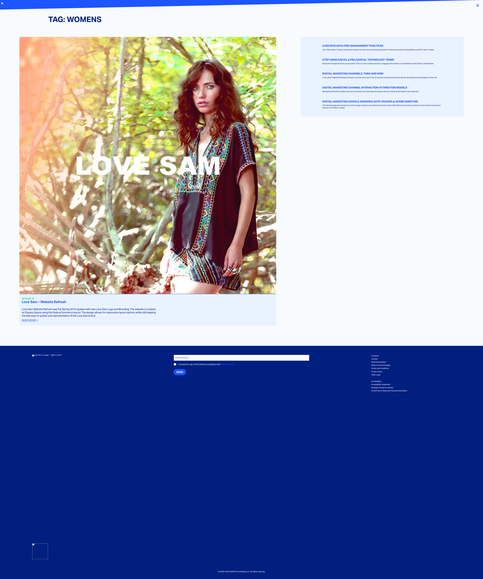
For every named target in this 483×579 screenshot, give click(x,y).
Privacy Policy (227, 364)
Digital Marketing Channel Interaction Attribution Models (364, 87)
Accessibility (376, 381)
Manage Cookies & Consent (382, 387)
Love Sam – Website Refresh (44, 302)
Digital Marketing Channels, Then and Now (352, 73)
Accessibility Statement (380, 384)
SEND (179, 372)
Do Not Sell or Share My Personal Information (389, 391)
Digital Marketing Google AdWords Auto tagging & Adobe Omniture (370, 101)
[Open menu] (477, 5)
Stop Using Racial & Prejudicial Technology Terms (358, 59)
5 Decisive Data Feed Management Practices (352, 45)
